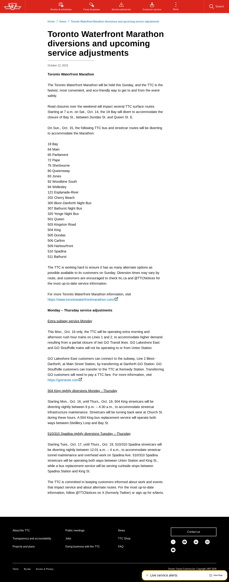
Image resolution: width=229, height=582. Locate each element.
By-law (27, 569)
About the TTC (21, 530)
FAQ (120, 546)
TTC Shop (124, 538)
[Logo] (12, 6)
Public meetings (74, 530)
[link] (173, 541)
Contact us (193, 531)
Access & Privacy (44, 569)
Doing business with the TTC (82, 546)
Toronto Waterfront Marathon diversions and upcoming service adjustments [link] (115, 21)
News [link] (62, 21)
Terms (16, 569)
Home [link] (51, 21)
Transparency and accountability (32, 538)
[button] (175, 6)
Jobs (68, 538)
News (121, 530)
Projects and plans (24, 546)
